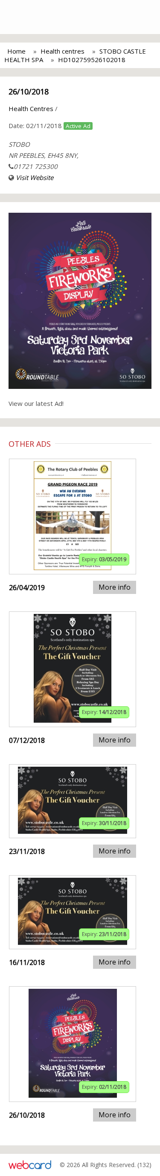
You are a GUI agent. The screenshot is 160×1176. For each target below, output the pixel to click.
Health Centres (31, 108)
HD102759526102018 (91, 59)
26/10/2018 (29, 91)
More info (115, 587)
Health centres (62, 51)
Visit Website (34, 177)
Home (16, 51)
